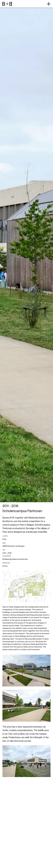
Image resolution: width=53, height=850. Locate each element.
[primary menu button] (49, 4)
